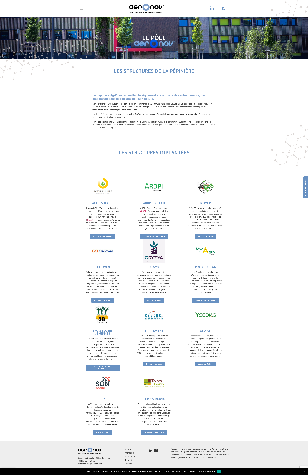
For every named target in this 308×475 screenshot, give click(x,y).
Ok (219, 471)
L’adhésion (129, 453)
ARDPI (143, 211)
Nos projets (129, 460)
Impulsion (92, 220)
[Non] (304, 471)
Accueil (127, 449)
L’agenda (128, 464)
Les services (129, 457)
